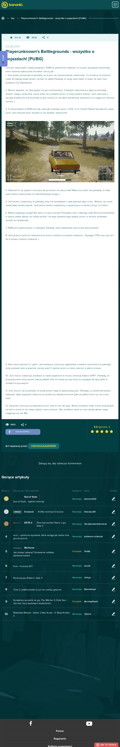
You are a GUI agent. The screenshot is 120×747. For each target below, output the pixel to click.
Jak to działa (108, 745)
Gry (13, 18)
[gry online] (12, 5)
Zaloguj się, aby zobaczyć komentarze (60, 463)
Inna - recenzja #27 (22, 566)
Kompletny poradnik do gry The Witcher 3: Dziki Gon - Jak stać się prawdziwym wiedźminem (40, 602)
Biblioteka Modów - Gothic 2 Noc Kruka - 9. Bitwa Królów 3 (41, 614)
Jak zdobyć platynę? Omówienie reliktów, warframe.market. (33, 554)
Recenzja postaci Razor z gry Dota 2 (51, 524)
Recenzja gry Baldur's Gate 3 (27, 578)
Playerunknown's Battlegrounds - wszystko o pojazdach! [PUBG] (53, 18)
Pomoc (60, 731)
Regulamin (60, 738)
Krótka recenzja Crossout (50, 512)
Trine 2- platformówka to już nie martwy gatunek (37, 590)
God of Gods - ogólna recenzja (28, 502)
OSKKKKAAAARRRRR (43, 446)
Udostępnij (23, 432)
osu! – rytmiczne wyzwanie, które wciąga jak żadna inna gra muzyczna (41, 537)
